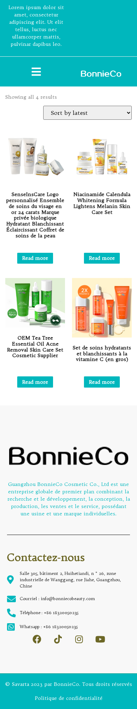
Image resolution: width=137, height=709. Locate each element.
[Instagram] (79, 639)
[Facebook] (37, 639)
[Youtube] (100, 639)
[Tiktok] (58, 639)
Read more (35, 258)
